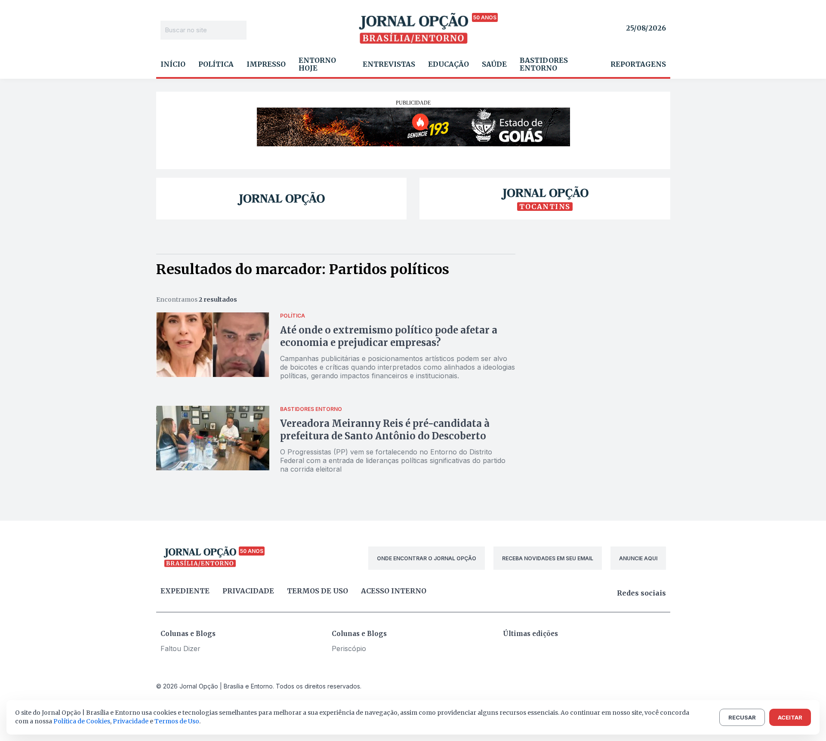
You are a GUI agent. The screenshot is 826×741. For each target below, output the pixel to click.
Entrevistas (389, 64)
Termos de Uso (176, 721)
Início (172, 64)
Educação (448, 64)
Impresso (266, 64)
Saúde (494, 64)
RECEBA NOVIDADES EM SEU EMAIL (547, 558)
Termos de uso (317, 591)
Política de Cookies (81, 721)
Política (216, 64)
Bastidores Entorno (544, 64)
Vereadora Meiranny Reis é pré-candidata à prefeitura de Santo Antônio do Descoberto (385, 429)
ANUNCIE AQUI (638, 558)
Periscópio (349, 648)
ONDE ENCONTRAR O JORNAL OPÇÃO (426, 558)
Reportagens (638, 64)
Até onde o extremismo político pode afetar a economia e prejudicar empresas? (388, 336)
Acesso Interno (393, 591)
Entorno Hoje (317, 64)
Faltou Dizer (180, 648)
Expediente (185, 591)
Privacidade (248, 591)
